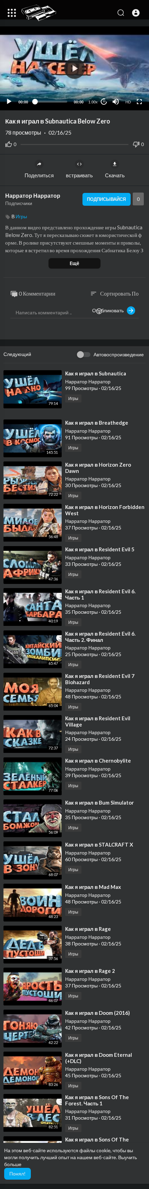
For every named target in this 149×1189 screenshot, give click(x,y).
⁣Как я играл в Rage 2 (90, 971)
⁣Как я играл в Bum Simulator (99, 802)
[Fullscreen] (139, 101)
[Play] (9, 101)
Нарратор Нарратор (32, 195)
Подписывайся (106, 199)
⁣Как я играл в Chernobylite (98, 760)
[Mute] (115, 101)
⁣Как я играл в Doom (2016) (97, 1013)
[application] (74, 68)
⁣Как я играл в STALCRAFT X (99, 844)
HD (128, 102)
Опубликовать (109, 310)
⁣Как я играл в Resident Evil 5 (99, 549)
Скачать (115, 175)
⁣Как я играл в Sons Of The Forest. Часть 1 (97, 1100)
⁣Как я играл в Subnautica (95, 373)
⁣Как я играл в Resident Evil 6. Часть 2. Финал (100, 636)
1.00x (93, 102)
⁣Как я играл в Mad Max (93, 887)
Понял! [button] (17, 1174)
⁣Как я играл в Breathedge (96, 422)
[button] (136, 13)
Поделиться (39, 175)
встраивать (79, 175)
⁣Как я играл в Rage (88, 929)
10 (104, 101)
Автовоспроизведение (119, 354)
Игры (21, 216)
